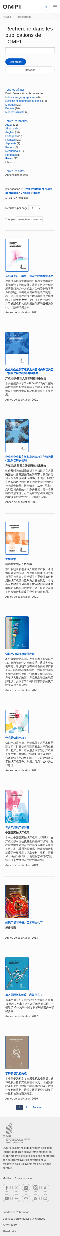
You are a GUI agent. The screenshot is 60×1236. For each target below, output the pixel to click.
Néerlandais (12, 151)
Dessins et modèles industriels (23, 100)
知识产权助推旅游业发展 (20, 653)
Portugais (11, 154)
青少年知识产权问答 (17, 827)
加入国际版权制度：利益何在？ (24, 994)
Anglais (9, 132)
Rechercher (15, 62)
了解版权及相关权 (16, 1073)
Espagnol (11, 136)
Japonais (10, 143)
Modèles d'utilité (14, 112)
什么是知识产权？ (16, 737)
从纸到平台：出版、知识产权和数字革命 (29, 276)
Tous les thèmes (14, 89)
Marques (10, 104)
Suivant (37, 1107)
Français (10, 139)
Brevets (9, 108)
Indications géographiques (21, 97)
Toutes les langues (16, 121)
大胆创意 (10, 559)
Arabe (8, 124)
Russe (9, 158)
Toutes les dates (14, 171)
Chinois (25, 192)
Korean (9, 147)
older (36, 192)
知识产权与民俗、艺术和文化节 (24, 922)
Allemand (11, 128)
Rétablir (30, 70)
